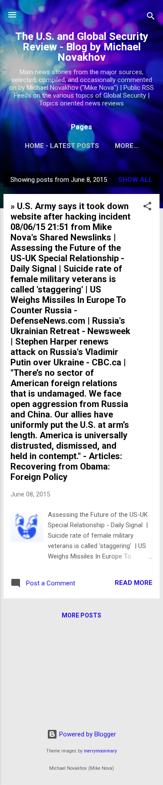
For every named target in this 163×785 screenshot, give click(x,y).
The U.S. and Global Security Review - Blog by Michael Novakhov (81, 46)
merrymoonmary (100, 751)
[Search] (151, 17)
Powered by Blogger (86, 734)
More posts (81, 615)
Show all (135, 180)
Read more (134, 583)
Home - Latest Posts (62, 146)
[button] (147, 207)
